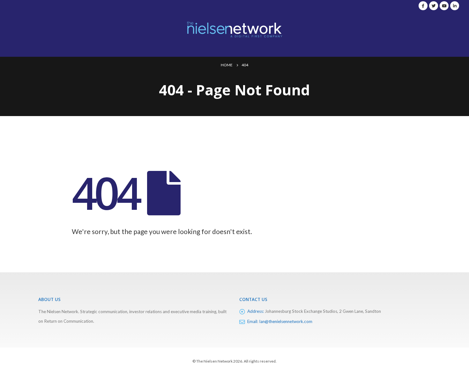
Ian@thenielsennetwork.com (285, 321)
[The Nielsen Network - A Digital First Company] (234, 29)
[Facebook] (423, 5)
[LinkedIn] (454, 5)
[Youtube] (444, 5)
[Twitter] (433, 5)
